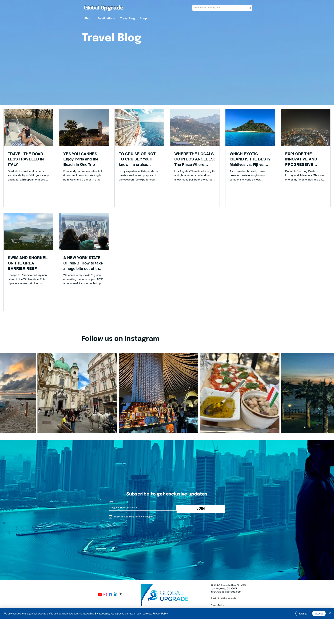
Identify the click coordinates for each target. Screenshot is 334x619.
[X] (121, 594)
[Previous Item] (6, 393)
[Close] (330, 613)
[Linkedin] (115, 594)
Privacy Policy (160, 613)
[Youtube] (100, 594)
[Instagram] (105, 594)
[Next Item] (328, 393)
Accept (319, 613)
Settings (302, 613)
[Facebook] (110, 594)
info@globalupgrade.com (226, 592)
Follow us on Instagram (120, 339)
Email (112, 502)
